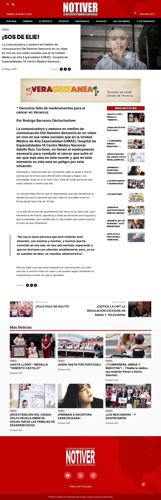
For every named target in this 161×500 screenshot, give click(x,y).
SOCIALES (101, 21)
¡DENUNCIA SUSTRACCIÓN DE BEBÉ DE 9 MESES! (116, 210)
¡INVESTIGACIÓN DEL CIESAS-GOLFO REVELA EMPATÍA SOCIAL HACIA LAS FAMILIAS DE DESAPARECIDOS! (32, 420)
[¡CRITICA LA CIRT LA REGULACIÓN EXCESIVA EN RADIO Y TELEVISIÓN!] (139, 309)
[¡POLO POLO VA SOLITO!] (21, 309)
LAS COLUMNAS (121, 21)
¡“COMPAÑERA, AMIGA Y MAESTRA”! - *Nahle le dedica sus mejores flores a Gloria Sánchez (127, 370)
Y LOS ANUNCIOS (146, 21)
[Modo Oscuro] (13, 3)
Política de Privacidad (80, 486)
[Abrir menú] (7, 3)
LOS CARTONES (114, 194)
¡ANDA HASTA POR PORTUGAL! (79, 364)
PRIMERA (28, 21)
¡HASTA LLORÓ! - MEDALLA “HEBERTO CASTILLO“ (29, 366)
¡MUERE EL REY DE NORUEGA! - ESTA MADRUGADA (116, 224)
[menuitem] (80, 486)
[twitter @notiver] (80, 475)
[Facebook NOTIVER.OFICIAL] (68, 475)
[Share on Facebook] (65, 69)
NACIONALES (82, 21)
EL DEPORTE (45, 21)
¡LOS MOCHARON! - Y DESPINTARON (121, 416)
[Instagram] (93, 475)
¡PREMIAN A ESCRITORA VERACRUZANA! (115, 170)
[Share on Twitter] (61, 69)
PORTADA (11, 21)
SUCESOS (64, 21)
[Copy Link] (69, 69)
